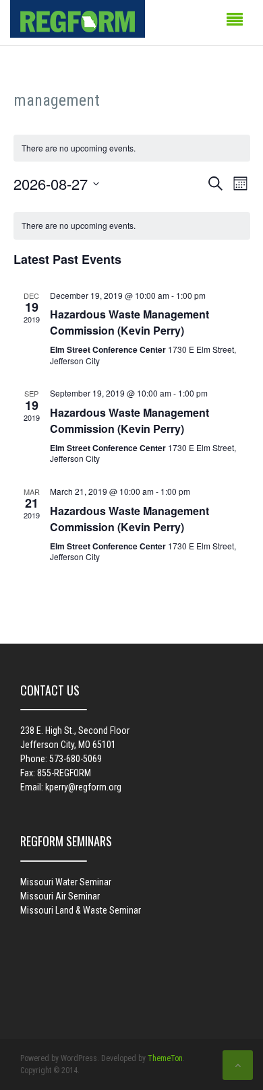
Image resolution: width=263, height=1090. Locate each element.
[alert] (131, 226)
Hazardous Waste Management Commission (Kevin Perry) (129, 322)
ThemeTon (165, 1058)
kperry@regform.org (83, 787)
